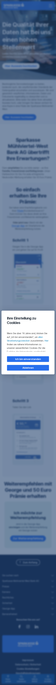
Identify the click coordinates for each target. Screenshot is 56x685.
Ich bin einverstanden (28, 359)
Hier (47, 340)
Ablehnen (28, 367)
